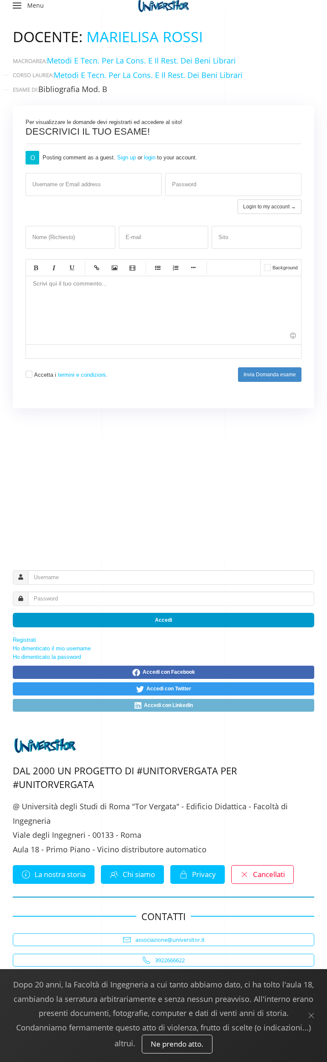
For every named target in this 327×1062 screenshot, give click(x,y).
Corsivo (53, 267)
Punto (193, 267)
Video (132, 267)
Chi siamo (139, 874)
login (149, 157)
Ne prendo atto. (177, 1044)
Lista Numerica (175, 267)
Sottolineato (71, 267)
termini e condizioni (82, 375)
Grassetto (35, 267)
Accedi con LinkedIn (167, 705)
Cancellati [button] (269, 874)
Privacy (204, 874)
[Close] (311, 1016)
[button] (28, 5)
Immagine (114, 267)
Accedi (163, 620)
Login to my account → (269, 207)
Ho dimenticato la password (47, 657)
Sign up (126, 157)
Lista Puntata (157, 267)
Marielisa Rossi (144, 36)
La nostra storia (60, 874)
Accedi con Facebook (167, 672)
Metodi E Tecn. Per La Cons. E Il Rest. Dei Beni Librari (141, 60)
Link (96, 267)
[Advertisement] (163, 497)
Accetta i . (70, 375)
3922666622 (170, 960)
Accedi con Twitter (167, 689)
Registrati (24, 640)
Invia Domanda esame (270, 375)
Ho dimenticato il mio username (52, 648)
